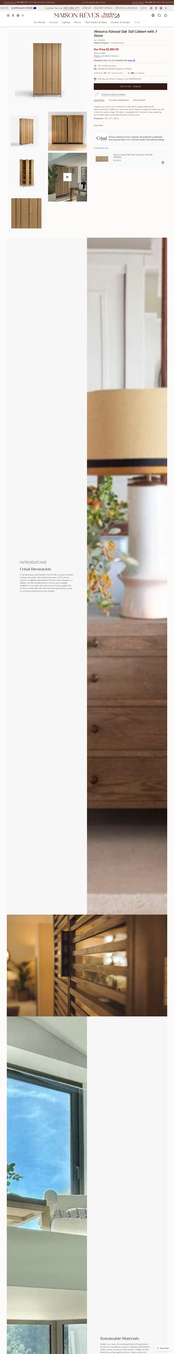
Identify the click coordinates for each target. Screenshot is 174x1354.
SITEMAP (14, 8)
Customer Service (10, 2)
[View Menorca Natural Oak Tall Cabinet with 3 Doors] (67, 177)
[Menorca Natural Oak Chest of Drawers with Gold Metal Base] (102, 158)
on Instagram (138, 73)
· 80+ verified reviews (113, 73)
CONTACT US (75, 8)
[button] (39, 22)
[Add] (163, 162)
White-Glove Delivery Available (113, 94)
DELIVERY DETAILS (31, 8)
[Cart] (165, 15)
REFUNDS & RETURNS (54, 8)
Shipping (97, 55)
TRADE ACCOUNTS (94, 8)
